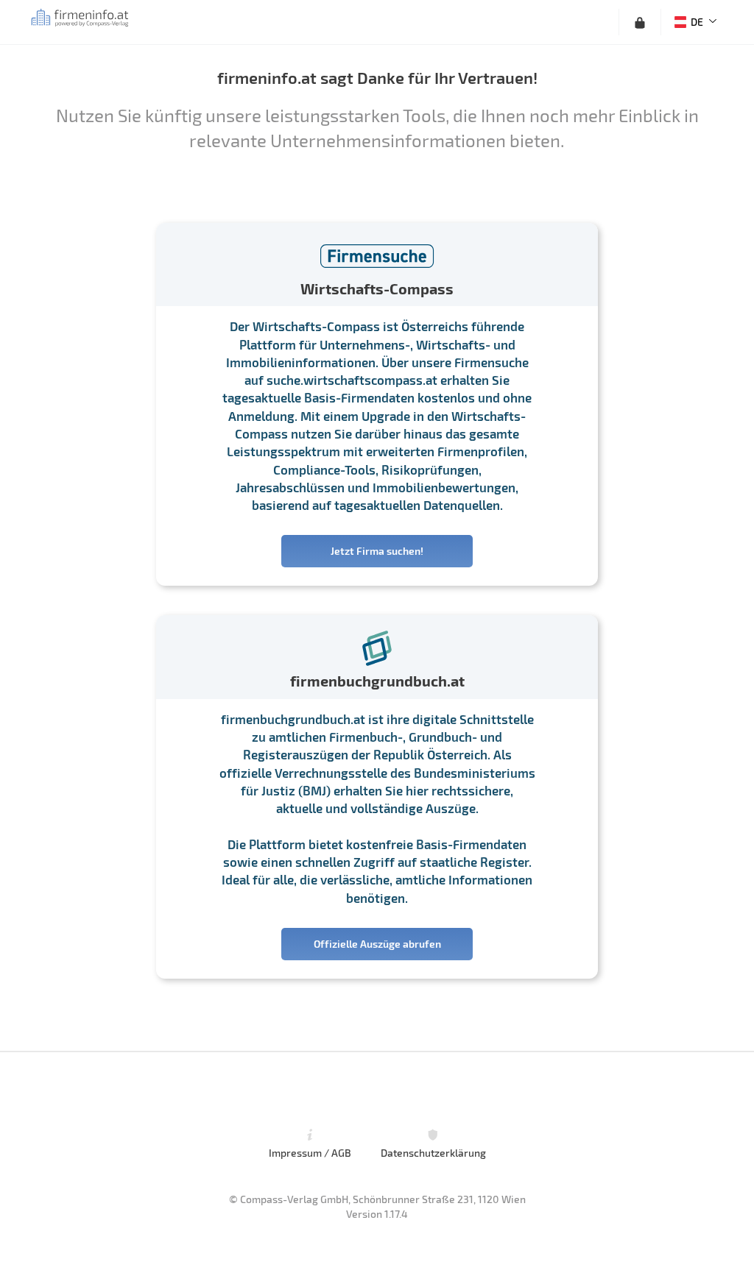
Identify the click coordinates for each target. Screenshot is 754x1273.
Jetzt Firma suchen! (377, 551)
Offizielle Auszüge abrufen (377, 943)
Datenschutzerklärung (433, 1152)
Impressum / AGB (310, 1152)
